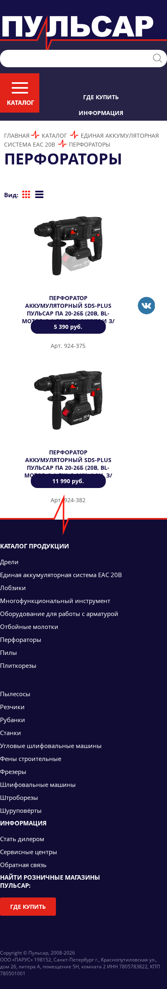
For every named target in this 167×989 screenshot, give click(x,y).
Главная (17, 135)
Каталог (54, 135)
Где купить (101, 97)
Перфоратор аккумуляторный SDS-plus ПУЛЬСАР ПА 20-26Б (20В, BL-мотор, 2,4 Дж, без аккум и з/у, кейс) (68, 313)
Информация (101, 113)
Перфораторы (89, 144)
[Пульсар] (146, 305)
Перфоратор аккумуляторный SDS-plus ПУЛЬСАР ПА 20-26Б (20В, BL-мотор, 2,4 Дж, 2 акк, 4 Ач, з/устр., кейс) (68, 467)
